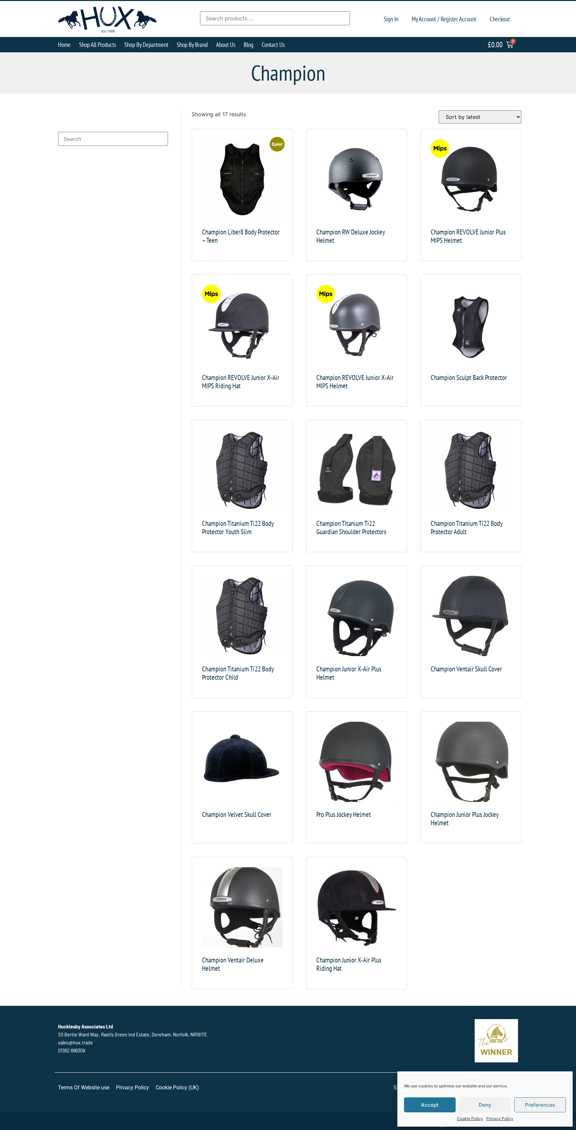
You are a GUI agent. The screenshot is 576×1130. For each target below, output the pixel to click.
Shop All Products (97, 44)
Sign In (391, 19)
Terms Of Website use (83, 1087)
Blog (248, 44)
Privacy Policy (499, 1118)
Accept (430, 1105)
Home (64, 44)
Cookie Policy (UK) (177, 1087)
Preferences (540, 1105)
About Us (225, 44)
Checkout (500, 19)
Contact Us (273, 44)
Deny (485, 1105)
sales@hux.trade (75, 1042)
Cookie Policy (470, 1118)
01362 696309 (71, 1050)
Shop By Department (146, 44)
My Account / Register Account (444, 19)
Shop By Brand (192, 44)
